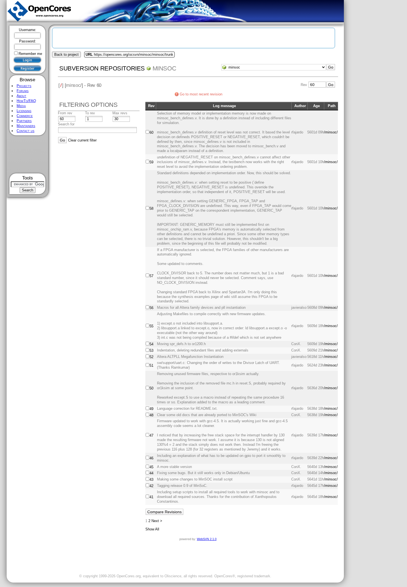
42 (151, 486)
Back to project (66, 54)
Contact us (25, 131)
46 (151, 458)
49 (151, 409)
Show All (152, 529)
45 (151, 467)
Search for (66, 124)
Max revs (119, 113)
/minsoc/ (331, 132)
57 (151, 276)
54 (151, 344)
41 (151, 497)
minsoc (164, 68)
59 (151, 162)
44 (151, 473)
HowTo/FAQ (26, 101)
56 (151, 308)
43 (151, 479)
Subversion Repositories (102, 68)
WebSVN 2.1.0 (207, 539)
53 (151, 350)
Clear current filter (82, 140)
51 (151, 365)
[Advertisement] (27, 154)
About (21, 96)
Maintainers (26, 126)
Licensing (24, 111)
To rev (90, 113)
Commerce (25, 116)
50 (151, 388)
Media (21, 106)
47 (151, 435)
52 (151, 357)
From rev (65, 113)
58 (151, 208)
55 (151, 326)
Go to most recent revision (201, 94)
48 (151, 415)
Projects (24, 86)
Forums (23, 91)
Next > (156, 521)
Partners (24, 121)
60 (151, 132)
